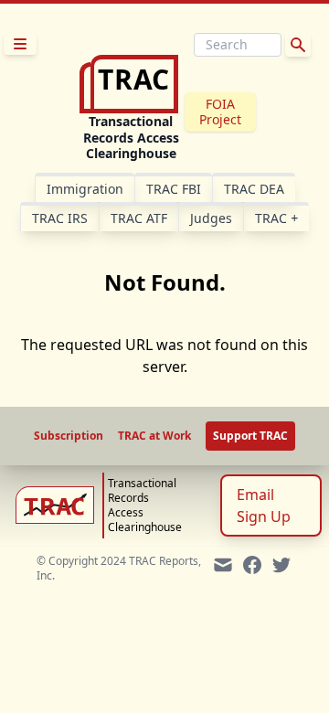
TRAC (276, 218)
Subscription (68, 436)
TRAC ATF (139, 218)
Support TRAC (250, 435)
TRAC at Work (154, 436)
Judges (211, 218)
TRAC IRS (60, 218)
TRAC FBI (173, 188)
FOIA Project (220, 112)
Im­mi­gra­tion (85, 188)
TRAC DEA (254, 188)
